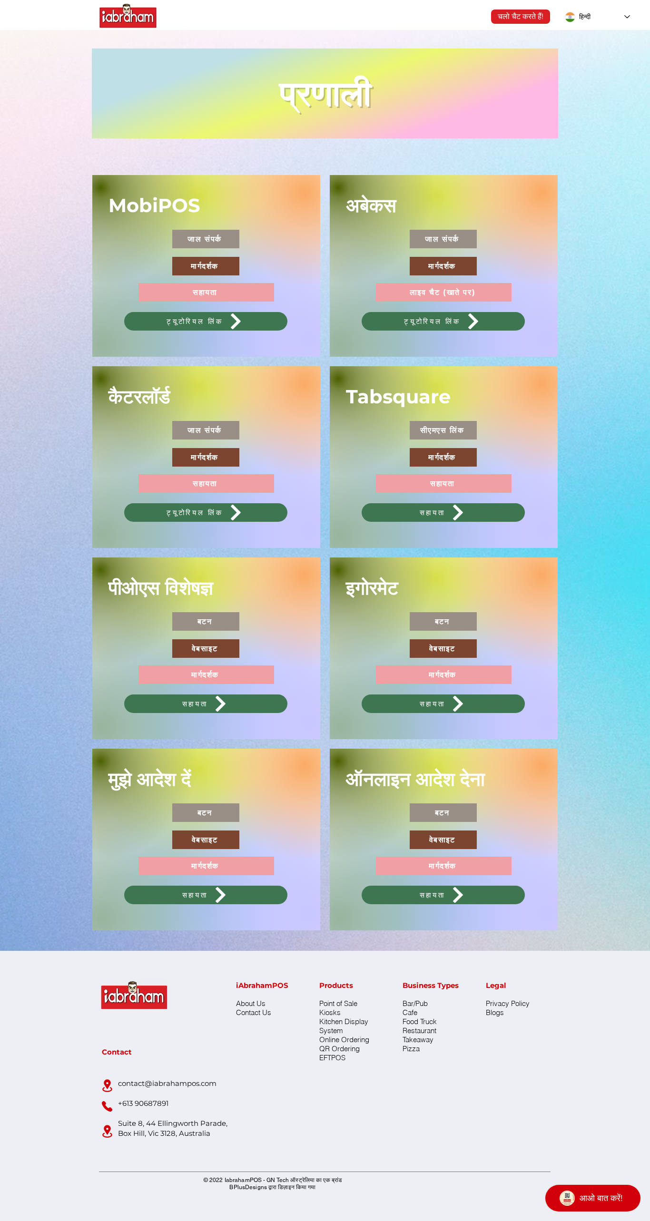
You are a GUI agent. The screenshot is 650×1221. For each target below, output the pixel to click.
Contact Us (253, 1012)
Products (336, 985)
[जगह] (107, 1085)
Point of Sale (338, 1003)
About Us (251, 1003)
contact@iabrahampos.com (167, 1083)
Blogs (495, 1012)
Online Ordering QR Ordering (344, 1044)
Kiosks (330, 1012)
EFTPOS (332, 1057)
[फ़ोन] (107, 1106)
